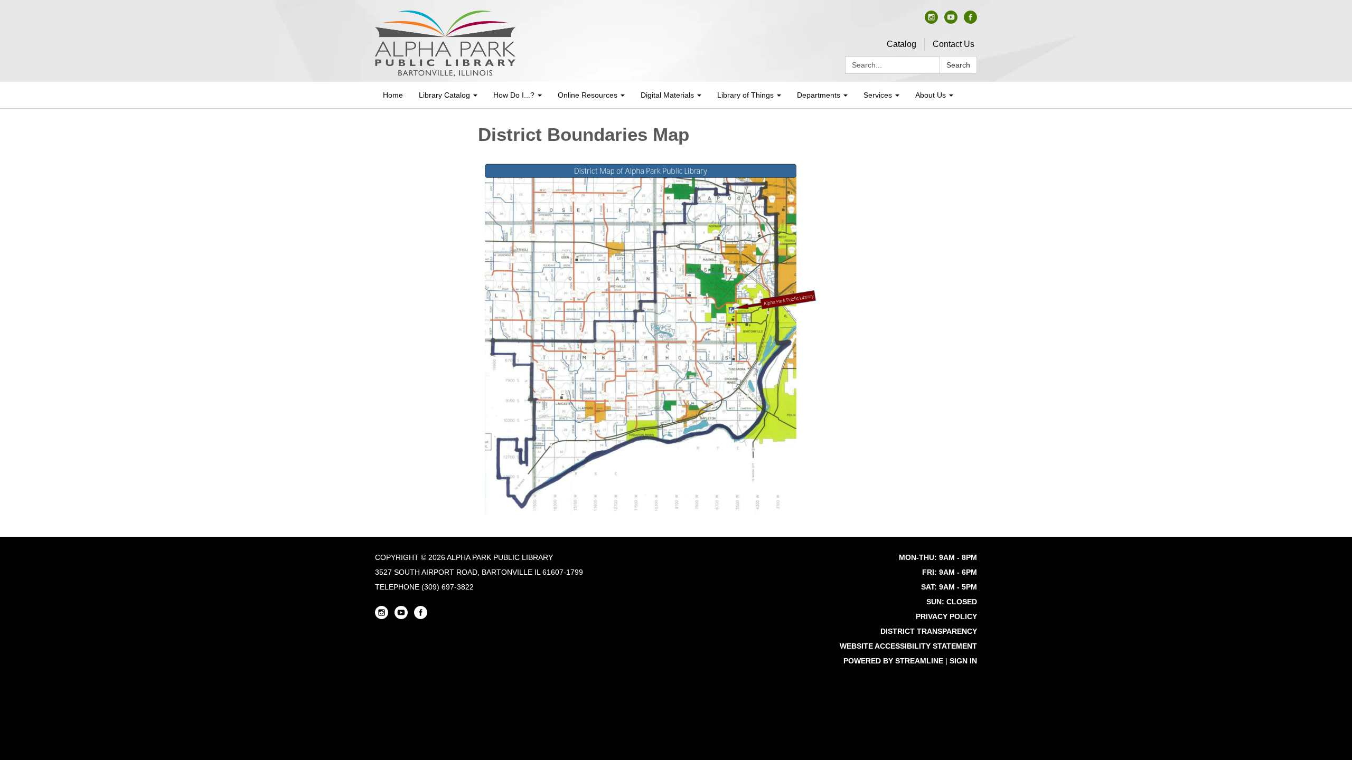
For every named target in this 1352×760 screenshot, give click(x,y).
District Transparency (928, 631)
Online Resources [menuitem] (587, 95)
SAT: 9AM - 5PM (949, 587)
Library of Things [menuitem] (745, 95)
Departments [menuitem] (818, 95)
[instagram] (931, 20)
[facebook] (970, 20)
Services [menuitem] (877, 95)
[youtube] (950, 20)
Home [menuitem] (393, 95)
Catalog (901, 44)
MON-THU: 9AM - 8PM (938, 557)
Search (958, 65)
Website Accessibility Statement (908, 646)
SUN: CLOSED (951, 601)
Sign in (963, 661)
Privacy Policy (946, 616)
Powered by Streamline (893, 661)
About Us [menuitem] (930, 95)
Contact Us (953, 44)
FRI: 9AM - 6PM (949, 572)
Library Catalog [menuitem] (444, 95)
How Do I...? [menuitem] (513, 95)
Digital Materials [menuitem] (667, 95)
